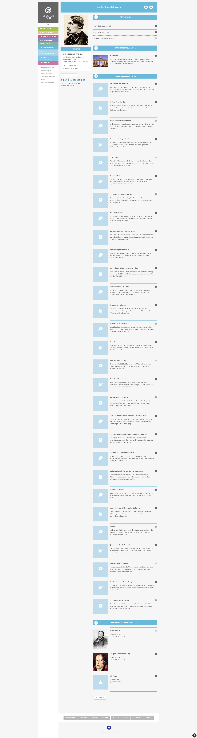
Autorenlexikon (45, 29)
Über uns (95, 717)
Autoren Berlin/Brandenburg (47, 58)
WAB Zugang (84, 717)
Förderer (105, 717)
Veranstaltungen (46, 40)
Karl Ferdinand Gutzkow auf (70, 84)
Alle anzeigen (100, 698)
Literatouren (44, 63)
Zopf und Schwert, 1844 (101, 32)
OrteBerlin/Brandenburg (47, 52)
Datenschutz (137, 717)
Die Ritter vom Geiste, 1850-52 (103, 38)
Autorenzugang (71, 717)
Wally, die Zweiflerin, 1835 (102, 26)
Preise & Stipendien (46, 33)
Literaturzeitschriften (48, 36)
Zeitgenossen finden (69, 75)
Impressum (148, 717)
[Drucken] (146, 7)
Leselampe (116, 717)
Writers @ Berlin (45, 44)
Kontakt (125, 717)
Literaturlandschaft (47, 48)
